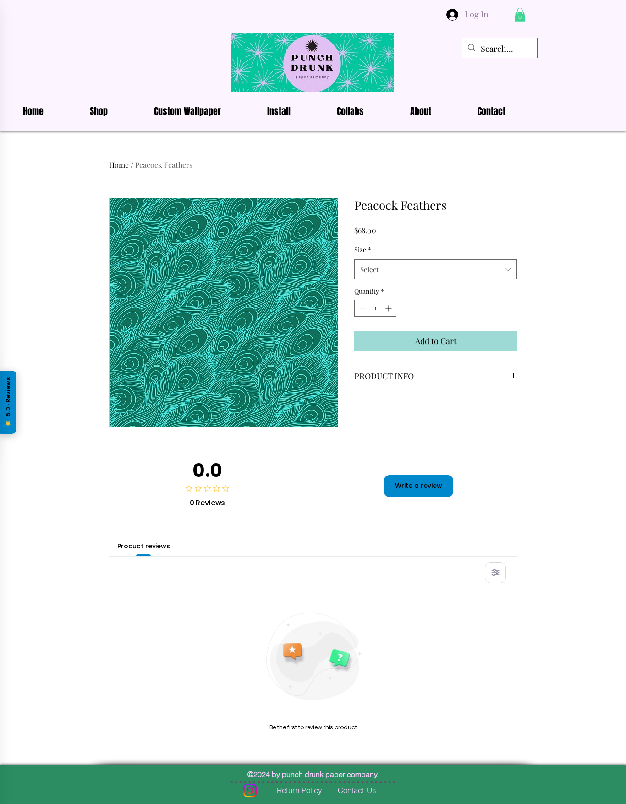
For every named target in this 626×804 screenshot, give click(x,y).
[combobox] (435, 269)
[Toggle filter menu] (495, 572)
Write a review (418, 485)
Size (362, 249)
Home (119, 165)
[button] (520, 15)
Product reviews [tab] (143, 546)
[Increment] (389, 308)
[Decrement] (361, 308)
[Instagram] (250, 790)
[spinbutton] (375, 308)
